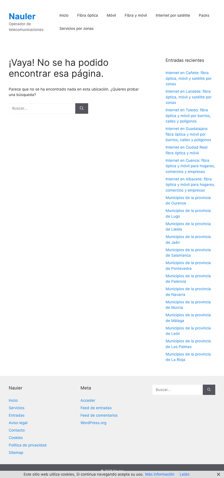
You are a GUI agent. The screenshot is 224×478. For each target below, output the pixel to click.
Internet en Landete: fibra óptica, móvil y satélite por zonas (189, 97)
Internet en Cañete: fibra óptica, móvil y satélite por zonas (189, 78)
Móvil (111, 15)
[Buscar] (81, 108)
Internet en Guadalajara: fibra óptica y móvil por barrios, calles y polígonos (188, 134)
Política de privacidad (28, 445)
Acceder (87, 400)
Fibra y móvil (136, 15)
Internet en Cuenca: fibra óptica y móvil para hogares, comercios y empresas (190, 166)
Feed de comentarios (99, 415)
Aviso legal (18, 423)
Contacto (17, 430)
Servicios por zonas (77, 28)
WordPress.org (93, 423)
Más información (159, 474)
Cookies (16, 437)
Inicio (64, 15)
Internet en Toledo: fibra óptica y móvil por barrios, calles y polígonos (188, 115)
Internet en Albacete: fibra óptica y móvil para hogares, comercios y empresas (190, 184)
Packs (204, 15)
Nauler (22, 16)
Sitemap (16, 452)
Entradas (16, 415)
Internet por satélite (173, 15)
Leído (184, 474)
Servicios (16, 408)
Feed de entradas (96, 408)
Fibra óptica (87, 15)
